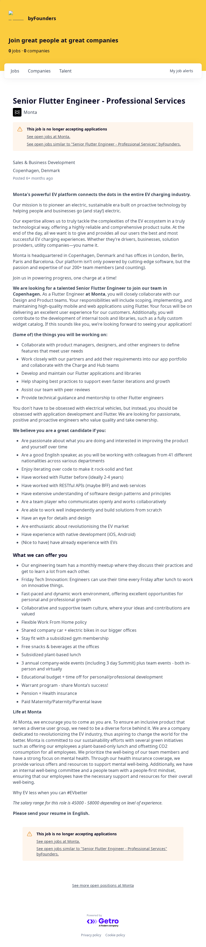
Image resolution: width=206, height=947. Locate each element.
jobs (15, 71)
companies (39, 71)
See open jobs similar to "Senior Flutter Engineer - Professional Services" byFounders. (104, 144)
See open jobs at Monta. (48, 136)
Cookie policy (115, 935)
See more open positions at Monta (103, 885)
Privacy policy (91, 935)
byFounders (42, 18)
